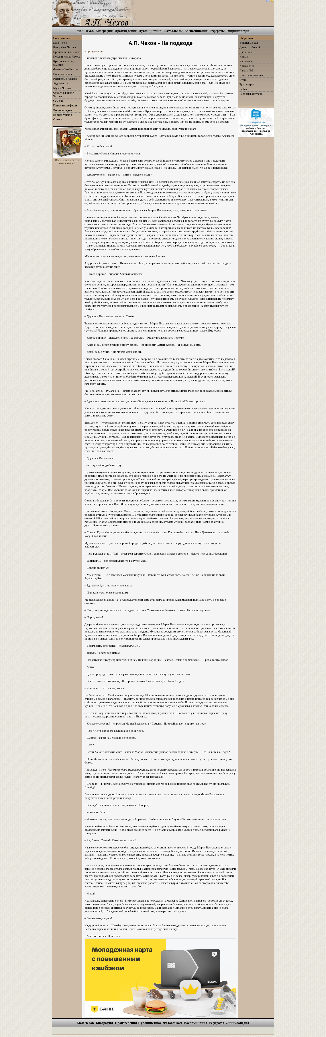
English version (62, 114)
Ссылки (58, 100)
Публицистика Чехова (67, 56)
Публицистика (150, 31)
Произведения (126, 31)
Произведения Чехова (66, 52)
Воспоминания (196, 31)
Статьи (57, 119)
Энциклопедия (238, 31)
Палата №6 (246, 70)
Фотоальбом (173, 31)
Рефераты (217, 31)
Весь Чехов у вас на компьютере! (67, 161)
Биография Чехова (64, 47)
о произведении (94, 51)
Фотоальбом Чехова (65, 69)
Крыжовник (247, 65)
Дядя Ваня (246, 52)
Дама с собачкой (250, 47)
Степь (243, 79)
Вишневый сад (249, 42)
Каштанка (246, 61)
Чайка (243, 89)
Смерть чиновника (251, 75)
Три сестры (247, 84)
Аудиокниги (60, 83)
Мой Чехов (85, 31)
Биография (104, 31)
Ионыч (244, 56)
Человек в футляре (251, 93)
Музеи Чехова (62, 88)
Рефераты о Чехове (65, 78)
